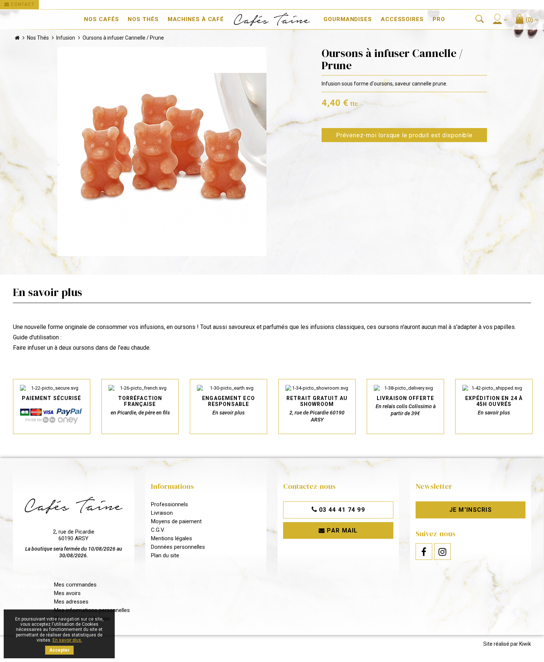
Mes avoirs (67, 593)
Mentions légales (171, 538)
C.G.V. (158, 530)
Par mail (341, 530)
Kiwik (525, 644)
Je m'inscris (470, 509)
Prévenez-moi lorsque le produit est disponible (404, 135)
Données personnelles (178, 547)
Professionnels (169, 504)
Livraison (162, 513)
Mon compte (33, 586)
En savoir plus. (67, 640)
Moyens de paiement (176, 521)
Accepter (59, 650)
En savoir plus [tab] (47, 292)
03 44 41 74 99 (341, 509)
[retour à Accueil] (17, 38)
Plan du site (165, 555)
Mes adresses (71, 601)
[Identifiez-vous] (499, 19)
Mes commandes (75, 584)
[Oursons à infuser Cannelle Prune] (161, 151)
